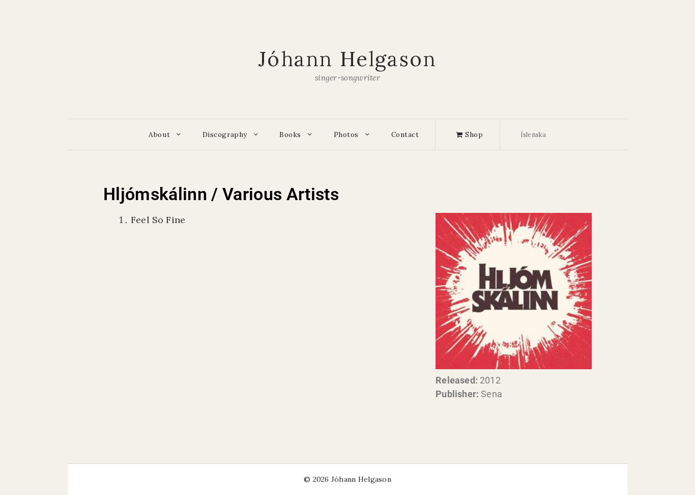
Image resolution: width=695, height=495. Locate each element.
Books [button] (290, 134)
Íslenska (533, 134)
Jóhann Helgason (347, 59)
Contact (405, 134)
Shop (473, 134)
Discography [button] (224, 134)
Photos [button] (346, 134)
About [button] (159, 134)
